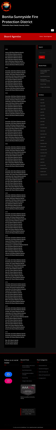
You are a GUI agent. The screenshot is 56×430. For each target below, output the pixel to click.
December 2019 (43, 143)
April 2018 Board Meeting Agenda (13, 250)
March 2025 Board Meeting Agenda (14, 86)
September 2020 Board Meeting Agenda (15, 200)
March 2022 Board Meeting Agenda (14, 162)
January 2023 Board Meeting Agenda (14, 140)
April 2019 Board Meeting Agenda (13, 227)
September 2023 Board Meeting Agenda (15, 126)
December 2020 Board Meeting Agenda (15, 195)
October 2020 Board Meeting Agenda (14, 198)
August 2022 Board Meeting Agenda (14, 154)
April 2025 (42, 115)
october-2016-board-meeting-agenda (14, 287)
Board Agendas (48, 36)
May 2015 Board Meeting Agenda (13, 322)
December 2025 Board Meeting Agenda (15, 71)
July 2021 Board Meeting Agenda (13, 179)
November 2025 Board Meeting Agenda (15, 72)
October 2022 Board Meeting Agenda (14, 150)
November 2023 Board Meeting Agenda (15, 123)
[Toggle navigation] (52, 30)
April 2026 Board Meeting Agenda (13, 59)
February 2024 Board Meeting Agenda (15, 113)
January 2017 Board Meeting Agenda (14, 279)
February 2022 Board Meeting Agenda (15, 164)
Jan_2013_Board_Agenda (11, 343)
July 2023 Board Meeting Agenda (13, 130)
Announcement (42, 365)
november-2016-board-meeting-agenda (15, 285)
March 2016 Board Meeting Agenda (14, 299)
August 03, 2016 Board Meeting (13, 291)
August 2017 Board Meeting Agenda (14, 267)
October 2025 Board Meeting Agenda (14, 74)
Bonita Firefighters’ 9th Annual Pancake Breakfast (45, 72)
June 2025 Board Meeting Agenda (13, 81)
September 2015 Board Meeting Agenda (15, 313)
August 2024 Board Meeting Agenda (14, 103)
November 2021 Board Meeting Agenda (15, 172)
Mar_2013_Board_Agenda (11, 340)
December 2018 (43, 149)
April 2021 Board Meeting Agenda (13, 185)
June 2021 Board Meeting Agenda (13, 181)
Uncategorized (42, 378)
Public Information (42, 371)
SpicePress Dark (33, 427)
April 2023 (42, 124)
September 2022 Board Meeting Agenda (15, 152)
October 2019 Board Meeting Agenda (14, 217)
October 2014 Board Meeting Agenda (14, 337)
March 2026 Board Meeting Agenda (14, 61)
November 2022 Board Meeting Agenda (15, 148)
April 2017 (42, 159)
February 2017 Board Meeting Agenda (15, 277)
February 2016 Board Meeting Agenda (15, 301)
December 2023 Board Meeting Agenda (15, 121)
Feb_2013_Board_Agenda (11, 342)
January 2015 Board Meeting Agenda (14, 329)
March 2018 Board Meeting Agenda (14, 251)
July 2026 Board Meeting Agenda (13, 54)
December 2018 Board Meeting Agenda (15, 237)
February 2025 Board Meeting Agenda (15, 88)
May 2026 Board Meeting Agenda (13, 57)
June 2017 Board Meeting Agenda (13, 270)
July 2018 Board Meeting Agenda (13, 243)
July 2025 (42, 112)
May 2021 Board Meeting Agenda (13, 183)
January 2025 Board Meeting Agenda (14, 90)
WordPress (24, 427)
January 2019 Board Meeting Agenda (14, 233)
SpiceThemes (40, 427)
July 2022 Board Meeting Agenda (13, 155)
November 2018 (43, 152)
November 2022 (43, 127)
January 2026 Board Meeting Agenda (14, 64)
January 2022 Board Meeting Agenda (14, 166)
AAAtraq (22, 398)
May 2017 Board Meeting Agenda (13, 272)
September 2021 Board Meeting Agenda (15, 176)
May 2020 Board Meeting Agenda (13, 205)
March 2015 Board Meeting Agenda (14, 325)
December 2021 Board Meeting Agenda (15, 171)
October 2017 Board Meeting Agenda (14, 263)
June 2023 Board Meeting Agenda (13, 132)
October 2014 (43, 171)
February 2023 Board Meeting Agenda (15, 139)
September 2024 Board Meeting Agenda (15, 101)
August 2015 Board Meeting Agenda (14, 315)
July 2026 (42, 99)
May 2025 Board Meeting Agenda (13, 83)
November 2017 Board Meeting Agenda (15, 261)
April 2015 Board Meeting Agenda (13, 323)
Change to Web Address (45, 87)
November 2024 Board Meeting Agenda (15, 98)
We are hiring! (43, 84)
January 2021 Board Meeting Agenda (14, 190)
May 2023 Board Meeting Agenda (13, 133)
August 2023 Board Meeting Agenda (14, 128)
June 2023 (42, 121)
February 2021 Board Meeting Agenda (15, 188)
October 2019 (43, 146)
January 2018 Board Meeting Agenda (14, 255)
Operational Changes (43, 368)
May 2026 (42, 102)
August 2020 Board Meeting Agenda (14, 202)
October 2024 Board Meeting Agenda (14, 99)
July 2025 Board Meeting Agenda (13, 79)
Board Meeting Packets (45, 76)
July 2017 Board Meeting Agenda (13, 268)
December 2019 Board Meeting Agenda (15, 213)
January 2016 (43, 165)
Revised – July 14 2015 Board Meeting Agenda (16, 316)
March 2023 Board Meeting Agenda (14, 137)
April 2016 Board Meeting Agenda (13, 298)
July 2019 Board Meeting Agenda (13, 222)
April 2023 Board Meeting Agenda (13, 135)
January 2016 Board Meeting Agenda (14, 303)
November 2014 (43, 168)
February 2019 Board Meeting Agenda (15, 231)
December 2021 (43, 134)
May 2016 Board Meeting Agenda (13, 296)
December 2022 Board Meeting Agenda (15, 147)
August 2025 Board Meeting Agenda (14, 77)
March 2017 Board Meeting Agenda (14, 275)
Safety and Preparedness (44, 375)
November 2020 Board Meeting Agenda (15, 196)
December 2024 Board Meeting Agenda (15, 96)
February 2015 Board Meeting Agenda (15, 327)
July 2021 (42, 140)
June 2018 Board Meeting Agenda (13, 246)
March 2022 (42, 131)
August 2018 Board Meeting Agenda (14, 241)
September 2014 (43, 174)
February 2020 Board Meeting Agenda (15, 207)
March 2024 (42, 118)
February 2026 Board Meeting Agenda (15, 63)
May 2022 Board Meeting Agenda (13, 159)
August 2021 (42, 137)
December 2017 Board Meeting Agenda (15, 260)
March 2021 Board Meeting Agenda (14, 186)
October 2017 (43, 156)
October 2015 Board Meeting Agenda (14, 311)
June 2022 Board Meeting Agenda (13, 157)
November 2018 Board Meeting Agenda (15, 239)
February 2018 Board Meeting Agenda (15, 253)
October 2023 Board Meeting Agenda (14, 125)
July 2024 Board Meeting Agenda (13, 105)
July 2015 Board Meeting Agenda (13, 318)
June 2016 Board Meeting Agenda (13, 294)
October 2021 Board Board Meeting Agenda (16, 174)
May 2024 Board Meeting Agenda (13, 108)
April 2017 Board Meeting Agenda (13, 274)
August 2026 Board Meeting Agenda (14, 52)
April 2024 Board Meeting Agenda (13, 110)
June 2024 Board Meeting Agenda (13, 106)
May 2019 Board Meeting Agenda (13, 226)
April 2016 (42, 162)
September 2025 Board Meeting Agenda (15, 76)
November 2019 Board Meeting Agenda (15, 215)
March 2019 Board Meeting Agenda (14, 229)
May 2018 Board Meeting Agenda (13, 248)
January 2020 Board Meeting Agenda (14, 208)
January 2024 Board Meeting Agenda (14, 115)
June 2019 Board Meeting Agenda (13, 224)
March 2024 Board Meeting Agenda (14, 112)
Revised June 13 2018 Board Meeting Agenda (16, 244)
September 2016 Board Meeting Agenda (15, 289)
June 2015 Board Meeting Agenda (14, 320)
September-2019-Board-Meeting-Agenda (15, 219)
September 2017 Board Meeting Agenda (15, 265)
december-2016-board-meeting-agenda (15, 284)
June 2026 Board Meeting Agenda (13, 56)
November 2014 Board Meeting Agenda (15, 335)
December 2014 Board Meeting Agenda (15, 333)
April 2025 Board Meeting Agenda (13, 84)
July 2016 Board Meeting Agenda (13, 292)
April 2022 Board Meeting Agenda (13, 161)
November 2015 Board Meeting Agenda (15, 309)
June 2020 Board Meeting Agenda (13, 203)
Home (41, 36)
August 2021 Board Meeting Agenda (14, 178)
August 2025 (42, 109)
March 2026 (42, 105)
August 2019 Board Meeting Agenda (14, 220)
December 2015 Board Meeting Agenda (15, 308)
